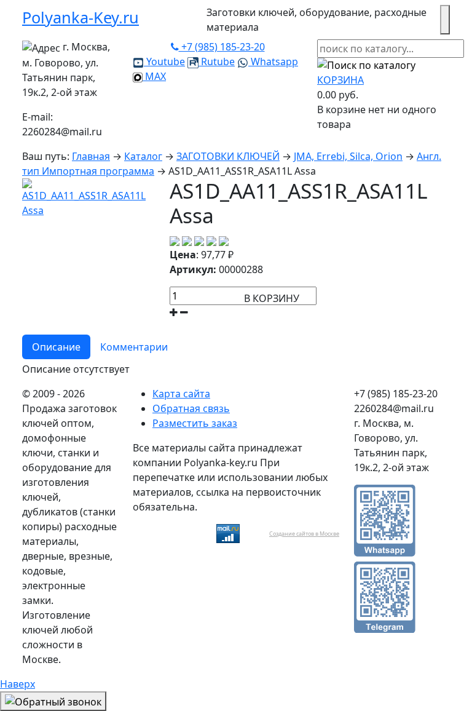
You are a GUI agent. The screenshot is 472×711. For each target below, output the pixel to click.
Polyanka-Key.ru (80, 17)
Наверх (17, 684)
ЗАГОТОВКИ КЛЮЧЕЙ (228, 156)
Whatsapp (273, 61)
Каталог (143, 156)
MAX (154, 76)
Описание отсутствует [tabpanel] (76, 369)
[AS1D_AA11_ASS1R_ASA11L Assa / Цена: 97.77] (88, 197)
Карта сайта (181, 393)
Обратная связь (191, 408)
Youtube (164, 61)
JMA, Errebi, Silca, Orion (348, 156)
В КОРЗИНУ (271, 298)
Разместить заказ (194, 423)
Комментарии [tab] (134, 347)
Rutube (217, 61)
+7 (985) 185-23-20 (222, 47)
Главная (91, 156)
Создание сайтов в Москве (304, 534)
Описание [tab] (56, 347)
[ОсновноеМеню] (445, 19)
